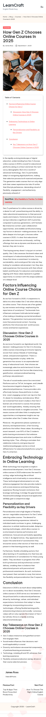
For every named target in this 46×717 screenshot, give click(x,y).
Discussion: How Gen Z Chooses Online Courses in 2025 (26, 113)
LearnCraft (13, 5)
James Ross (12, 672)
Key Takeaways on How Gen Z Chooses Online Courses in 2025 (26, 145)
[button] (11, 676)
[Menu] (42, 6)
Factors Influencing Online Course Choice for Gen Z (22, 105)
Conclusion (13, 139)
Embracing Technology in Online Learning (22, 123)
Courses (7, 27)
